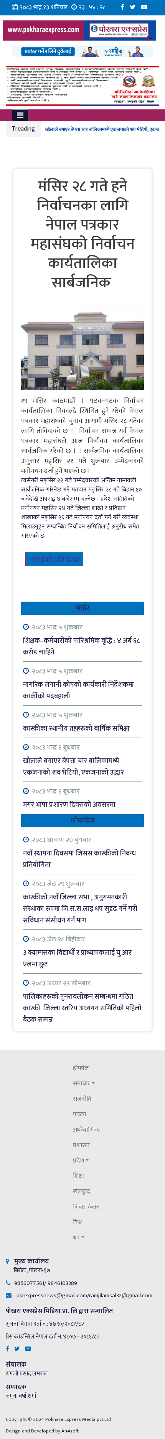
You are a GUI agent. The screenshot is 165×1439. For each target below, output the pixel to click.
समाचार (81, 1083)
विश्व (77, 1222)
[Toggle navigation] (20, 115)
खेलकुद (81, 1191)
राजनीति (82, 1099)
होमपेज (81, 1068)
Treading (23, 129)
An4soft (70, 1431)
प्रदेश (78, 1161)
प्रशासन (81, 1145)
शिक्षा (78, 1176)
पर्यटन (79, 1114)
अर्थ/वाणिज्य (86, 1130)
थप (76, 1238)
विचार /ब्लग (86, 1207)
